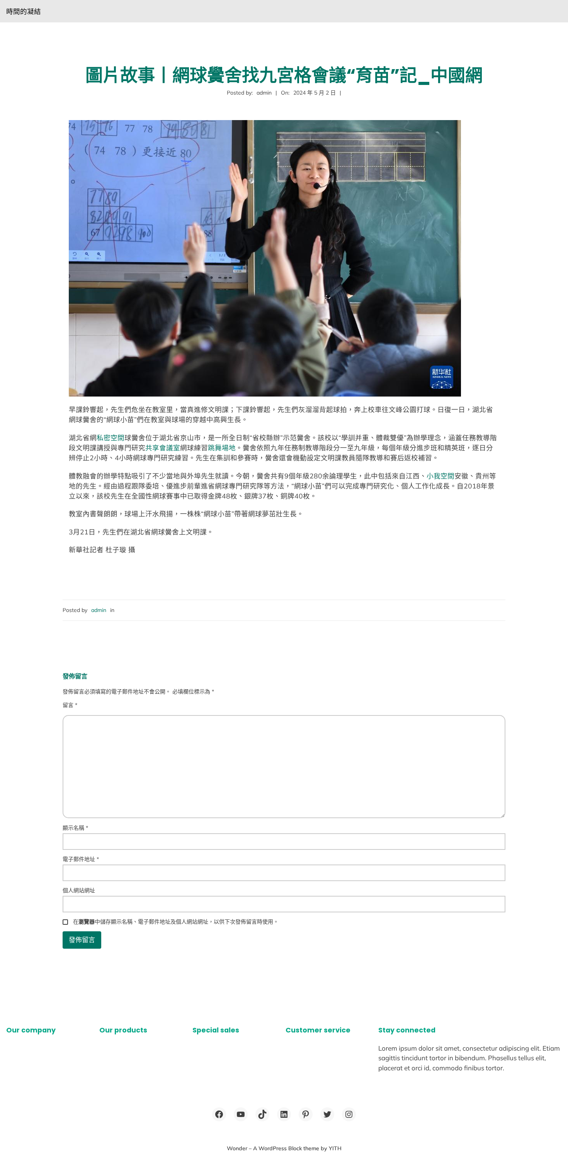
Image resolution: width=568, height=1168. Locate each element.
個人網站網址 (79, 890)
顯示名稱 (75, 827)
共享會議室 (162, 447)
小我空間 (440, 475)
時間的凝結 (23, 11)
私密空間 (110, 437)
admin (98, 610)
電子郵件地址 (81, 859)
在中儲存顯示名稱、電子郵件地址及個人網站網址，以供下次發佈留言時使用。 (176, 921)
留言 (70, 705)
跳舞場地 (222, 447)
